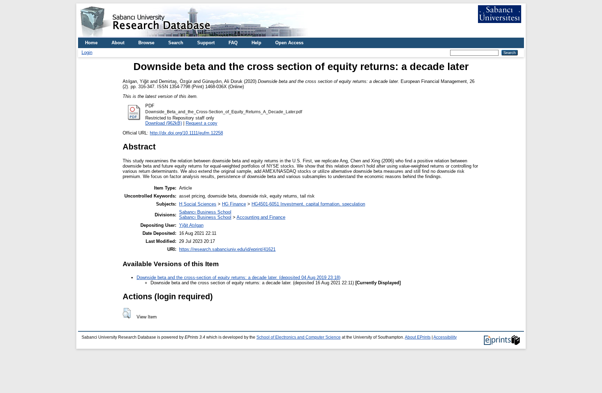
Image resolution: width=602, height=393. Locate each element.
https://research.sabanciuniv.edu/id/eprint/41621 (227, 249)
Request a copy (201, 123)
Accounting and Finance (261, 217)
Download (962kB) (163, 123)
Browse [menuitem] (146, 42)
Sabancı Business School (205, 212)
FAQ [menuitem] (233, 42)
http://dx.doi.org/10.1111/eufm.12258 (186, 133)
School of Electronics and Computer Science (298, 337)
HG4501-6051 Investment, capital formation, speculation (308, 204)
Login (87, 52)
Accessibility (445, 337)
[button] (127, 313)
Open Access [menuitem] (289, 42)
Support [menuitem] (206, 42)
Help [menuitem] (256, 42)
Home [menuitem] (91, 42)
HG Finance (234, 204)
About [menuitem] (117, 42)
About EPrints (418, 337)
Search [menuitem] (175, 42)
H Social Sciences (197, 204)
